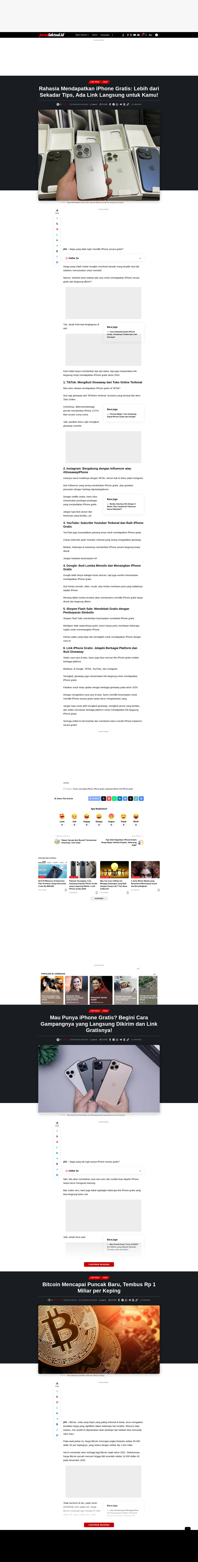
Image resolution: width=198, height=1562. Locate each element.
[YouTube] (134, 35)
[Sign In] (123, 35)
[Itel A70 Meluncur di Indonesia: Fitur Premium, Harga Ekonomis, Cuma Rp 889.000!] (52, 869)
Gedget (42, 877)
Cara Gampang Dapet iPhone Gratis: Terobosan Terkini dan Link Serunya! (122, 334)
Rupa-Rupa (105, 877)
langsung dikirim (111, 789)
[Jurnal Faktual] (51, 35)
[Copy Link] (127, 104)
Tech (105, 82)
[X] (131, 35)
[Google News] (138, 35)
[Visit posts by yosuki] (58, 104)
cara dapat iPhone (86, 789)
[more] (112, 35)
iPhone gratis (99, 789)
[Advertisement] (99, 16)
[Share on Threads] (124, 104)
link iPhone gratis (126, 789)
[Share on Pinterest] (113, 104)
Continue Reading (99, 1264)
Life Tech (95, 82)
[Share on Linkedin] (57, 240)
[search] (146, 35)
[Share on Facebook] (110, 104)
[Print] (57, 262)
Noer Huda (57, 1300)
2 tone (75, 789)
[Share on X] (57, 224)
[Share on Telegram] (120, 104)
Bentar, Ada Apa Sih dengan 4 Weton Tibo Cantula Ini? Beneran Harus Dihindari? (121, 506)
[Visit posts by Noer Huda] (49, 1300)
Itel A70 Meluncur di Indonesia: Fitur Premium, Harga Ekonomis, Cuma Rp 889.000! (52, 883)
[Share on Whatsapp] (117, 104)
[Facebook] (128, 35)
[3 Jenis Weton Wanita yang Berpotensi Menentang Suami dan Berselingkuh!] (145, 869)
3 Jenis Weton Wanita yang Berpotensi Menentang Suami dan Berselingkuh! (144, 883)
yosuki (65, 104)
